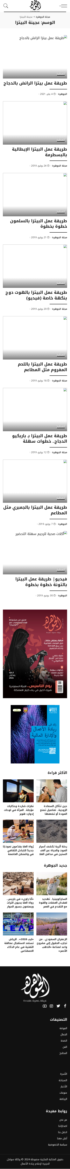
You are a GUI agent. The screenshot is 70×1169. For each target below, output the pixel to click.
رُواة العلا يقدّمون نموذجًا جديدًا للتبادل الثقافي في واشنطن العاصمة (18, 850)
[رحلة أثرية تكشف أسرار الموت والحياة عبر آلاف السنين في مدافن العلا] (51, 831)
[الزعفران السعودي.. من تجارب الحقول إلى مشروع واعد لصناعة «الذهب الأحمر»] (51, 924)
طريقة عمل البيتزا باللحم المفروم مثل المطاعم (42, 367)
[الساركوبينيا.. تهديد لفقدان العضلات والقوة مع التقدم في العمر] (51, 883)
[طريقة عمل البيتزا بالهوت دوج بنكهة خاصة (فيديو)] (35, 266)
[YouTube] (45, 1006)
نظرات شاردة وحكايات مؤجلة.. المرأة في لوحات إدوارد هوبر (19, 810)
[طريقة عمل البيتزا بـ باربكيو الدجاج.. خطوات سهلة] (35, 409)
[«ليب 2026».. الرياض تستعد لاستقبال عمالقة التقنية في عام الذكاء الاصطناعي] (18, 924)
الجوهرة (62, 94)
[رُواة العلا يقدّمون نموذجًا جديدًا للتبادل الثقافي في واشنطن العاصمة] (18, 831)
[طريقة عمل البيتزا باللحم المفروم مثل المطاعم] (35, 337)
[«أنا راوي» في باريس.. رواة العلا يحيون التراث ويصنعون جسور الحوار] (18, 883)
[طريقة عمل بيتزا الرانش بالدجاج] (35, 57)
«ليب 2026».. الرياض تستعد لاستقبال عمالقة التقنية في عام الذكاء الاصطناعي (19, 945)
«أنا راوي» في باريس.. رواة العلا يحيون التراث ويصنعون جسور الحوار (20, 903)
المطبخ (60, 74)
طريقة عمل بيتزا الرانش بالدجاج (35, 83)
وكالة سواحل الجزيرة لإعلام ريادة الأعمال (28, 1161)
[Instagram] (51, 1006)
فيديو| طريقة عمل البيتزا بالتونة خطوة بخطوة (41, 582)
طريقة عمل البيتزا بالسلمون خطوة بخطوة (38, 223)
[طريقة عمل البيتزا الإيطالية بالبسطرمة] (35, 123)
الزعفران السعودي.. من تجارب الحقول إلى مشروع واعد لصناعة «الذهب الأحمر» (52, 945)
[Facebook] (65, 1006)
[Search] (7, 6)
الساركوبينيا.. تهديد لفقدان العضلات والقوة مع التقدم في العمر (53, 903)
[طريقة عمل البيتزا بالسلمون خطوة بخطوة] (35, 194)
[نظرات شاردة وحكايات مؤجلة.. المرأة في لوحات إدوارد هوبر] (18, 791)
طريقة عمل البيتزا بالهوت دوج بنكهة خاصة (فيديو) (36, 295)
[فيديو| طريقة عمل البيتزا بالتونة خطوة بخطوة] (35, 552)
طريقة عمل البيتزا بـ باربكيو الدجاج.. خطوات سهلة (39, 438)
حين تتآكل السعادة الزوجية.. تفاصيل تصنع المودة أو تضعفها (53, 810)
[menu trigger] (62, 6)
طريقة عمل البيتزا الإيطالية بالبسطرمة (39, 152)
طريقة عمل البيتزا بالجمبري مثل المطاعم (35, 510)
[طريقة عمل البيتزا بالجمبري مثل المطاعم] (35, 481)
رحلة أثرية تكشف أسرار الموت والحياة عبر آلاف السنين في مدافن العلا (53, 850)
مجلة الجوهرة (59, 166)
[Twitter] (58, 1006)
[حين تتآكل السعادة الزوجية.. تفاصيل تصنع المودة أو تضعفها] (51, 791)
